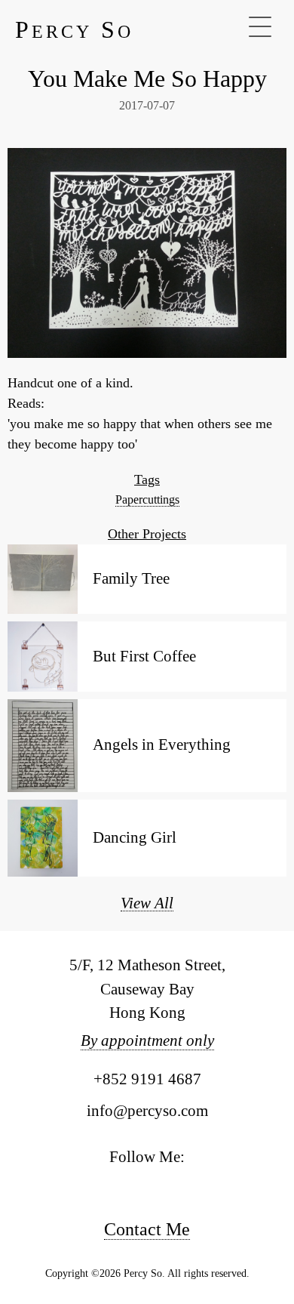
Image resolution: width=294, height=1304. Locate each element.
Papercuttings (147, 499)
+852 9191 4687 (147, 1079)
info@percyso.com (147, 1111)
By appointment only (147, 1040)
